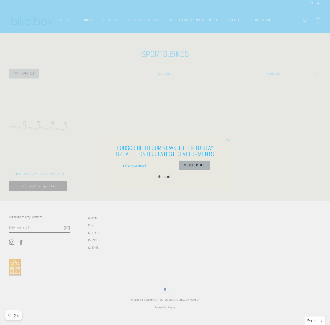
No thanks (165, 176)
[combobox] (315, 320)
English (311, 320)
